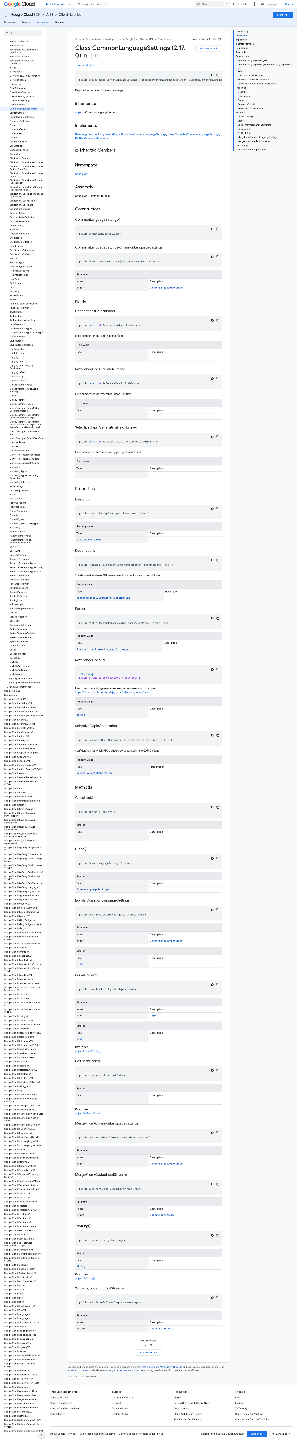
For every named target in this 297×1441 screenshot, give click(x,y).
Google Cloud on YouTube (249, 1414)
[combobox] (212, 4)
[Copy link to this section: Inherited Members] (119, 150)
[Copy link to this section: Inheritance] (99, 104)
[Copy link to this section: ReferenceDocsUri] (108, 660)
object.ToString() (85, 1278)
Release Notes (120, 1408)
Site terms (85, 1433)
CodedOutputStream (162, 1328)
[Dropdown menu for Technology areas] (71, 4)
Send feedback (209, 48)
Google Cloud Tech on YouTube (252, 1419)
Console (242, 4)
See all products (59, 1397)
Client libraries (70, 15)
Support (116, 1403)
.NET (49, 15)
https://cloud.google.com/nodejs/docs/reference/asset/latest (113, 692)
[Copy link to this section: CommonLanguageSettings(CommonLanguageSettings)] (166, 248)
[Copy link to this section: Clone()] (89, 849)
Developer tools (113, 39)
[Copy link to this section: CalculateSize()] (101, 798)
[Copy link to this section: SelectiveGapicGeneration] (120, 726)
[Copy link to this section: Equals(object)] (101, 975)
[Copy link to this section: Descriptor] (95, 500)
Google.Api (81, 174)
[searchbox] (23, 33)
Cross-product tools (90, 4)
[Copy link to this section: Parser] (89, 609)
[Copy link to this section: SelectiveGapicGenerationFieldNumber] (140, 428)
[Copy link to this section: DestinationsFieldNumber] (119, 311)
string (80, 714)
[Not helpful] (219, 39)
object (78, 112)
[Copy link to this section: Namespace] (100, 165)
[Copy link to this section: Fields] (90, 302)
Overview (10, 22)
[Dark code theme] (212, 75)
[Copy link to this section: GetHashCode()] (103, 1061)
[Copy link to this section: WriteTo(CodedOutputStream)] (127, 1289)
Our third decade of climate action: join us (141, 1433)
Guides (26, 22)
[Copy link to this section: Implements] (100, 126)
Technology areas (56, 4)
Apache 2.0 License (77, 1370)
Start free (283, 14)
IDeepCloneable (177, 134)
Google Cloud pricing (61, 1403)
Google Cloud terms (105, 1433)
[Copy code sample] (218, 75)
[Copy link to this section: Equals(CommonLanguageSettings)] (134, 901)
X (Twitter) (241, 1408)
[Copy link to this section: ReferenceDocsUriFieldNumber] (128, 369)
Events (239, 1403)
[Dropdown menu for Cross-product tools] (106, 4)
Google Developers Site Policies (124, 1370)
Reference (43, 22)
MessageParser (85, 649)
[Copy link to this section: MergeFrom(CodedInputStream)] (130, 1175)
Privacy (72, 1433)
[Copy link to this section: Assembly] (96, 187)
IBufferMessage (85, 138)
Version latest (88, 65)
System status (120, 1414)
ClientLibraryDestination (113, 597)
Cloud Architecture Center (188, 1414)
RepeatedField (86, 597)
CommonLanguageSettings (103, 134)
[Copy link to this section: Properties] (99, 489)
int (78, 358)
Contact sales (57, 1414)
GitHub (177, 1397)
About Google (57, 1433)
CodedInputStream (162, 1215)
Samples (60, 22)
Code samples (181, 1408)
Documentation (93, 39)
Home (78, 39)
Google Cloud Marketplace (64, 1408)
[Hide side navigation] (41, 1434)
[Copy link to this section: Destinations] (98, 551)
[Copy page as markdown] (96, 56)
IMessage (81, 134)
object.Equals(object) (87, 1051)
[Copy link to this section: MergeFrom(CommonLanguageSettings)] (142, 1124)
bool (79, 964)
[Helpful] (214, 39)
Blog (237, 1397)
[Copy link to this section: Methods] (96, 788)
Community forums (122, 1397)
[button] (22, 679)
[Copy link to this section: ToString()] (93, 1226)
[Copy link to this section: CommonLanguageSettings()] (123, 220)
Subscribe (257, 1433)
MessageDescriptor (88, 539)
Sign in (289, 4)
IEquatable (127, 134)
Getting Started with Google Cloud (192, 1403)
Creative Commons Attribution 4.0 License (161, 1367)
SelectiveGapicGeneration (94, 773)
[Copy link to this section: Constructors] (104, 209)
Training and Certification (187, 1419)
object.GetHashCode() (88, 1113)
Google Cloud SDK (25, 15)
